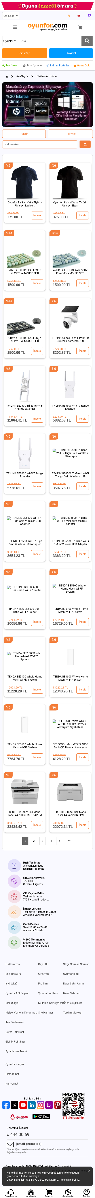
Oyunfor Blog (71, 973)
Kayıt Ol (43, 964)
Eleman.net (12, 1074)
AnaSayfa (22, 76)
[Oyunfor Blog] (69, 15)
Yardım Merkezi (72, 1012)
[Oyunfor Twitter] (15, 1105)
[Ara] (87, 41)
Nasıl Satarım (71, 993)
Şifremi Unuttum (48, 993)
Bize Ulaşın (12, 1002)
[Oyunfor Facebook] (6, 1105)
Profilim (43, 983)
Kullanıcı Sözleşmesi (50, 1002)
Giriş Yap (43, 973)
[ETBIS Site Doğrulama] (74, 1118)
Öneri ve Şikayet (72, 1002)
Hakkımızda (13, 964)
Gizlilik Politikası (15, 1041)
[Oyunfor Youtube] (23, 1105)
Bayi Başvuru (13, 973)
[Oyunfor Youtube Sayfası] (78, 15)
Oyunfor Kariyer (15, 1064)
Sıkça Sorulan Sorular (76, 964)
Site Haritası (45, 1012)
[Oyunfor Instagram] (41, 1105)
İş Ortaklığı (12, 983)
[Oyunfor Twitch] (49, 1105)
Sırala (24, 134)
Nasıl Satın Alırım (73, 983)
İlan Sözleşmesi (15, 1022)
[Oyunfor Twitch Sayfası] (89, 15)
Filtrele (71, 134)
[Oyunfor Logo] (47, 26)
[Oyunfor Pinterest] (58, 1105)
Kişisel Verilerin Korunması (22, 1012)
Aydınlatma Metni (16, 1051)
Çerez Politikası (15, 1032)
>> (69, 840)
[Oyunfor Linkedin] (32, 1105)
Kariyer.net (12, 1083)
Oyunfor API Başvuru (18, 993)
